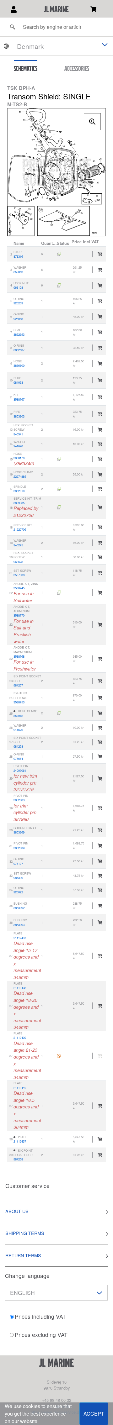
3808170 (18, 458)
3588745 (18, 588)
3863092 (18, 908)
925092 (18, 892)
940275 (18, 545)
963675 (18, 562)
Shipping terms (24, 1233)
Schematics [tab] (25, 68)
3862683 (18, 800)
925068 (18, 319)
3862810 (18, 491)
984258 (18, 746)
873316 (18, 256)
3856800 (18, 365)
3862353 (18, 334)
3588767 (18, 399)
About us (17, 1211)
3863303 (18, 416)
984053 (18, 382)
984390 (18, 878)
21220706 (19, 529)
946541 (18, 434)
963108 (18, 287)
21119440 (19, 1088)
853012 (18, 715)
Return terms (23, 1255)
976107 (18, 863)
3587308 (18, 575)
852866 (18, 272)
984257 (18, 685)
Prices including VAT (40, 1316)
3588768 (18, 656)
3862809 (18, 848)
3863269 (18, 832)
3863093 (18, 925)
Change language (27, 1276)
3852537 (18, 350)
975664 (18, 758)
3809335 (18, 503)
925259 (18, 303)
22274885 (19, 476)
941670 (18, 446)
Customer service (27, 1186)
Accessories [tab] (76, 68)
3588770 (18, 615)
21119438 (19, 988)
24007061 (19, 770)
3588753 (18, 702)
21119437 (19, 938)
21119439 (19, 1037)
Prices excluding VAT (41, 1334)
